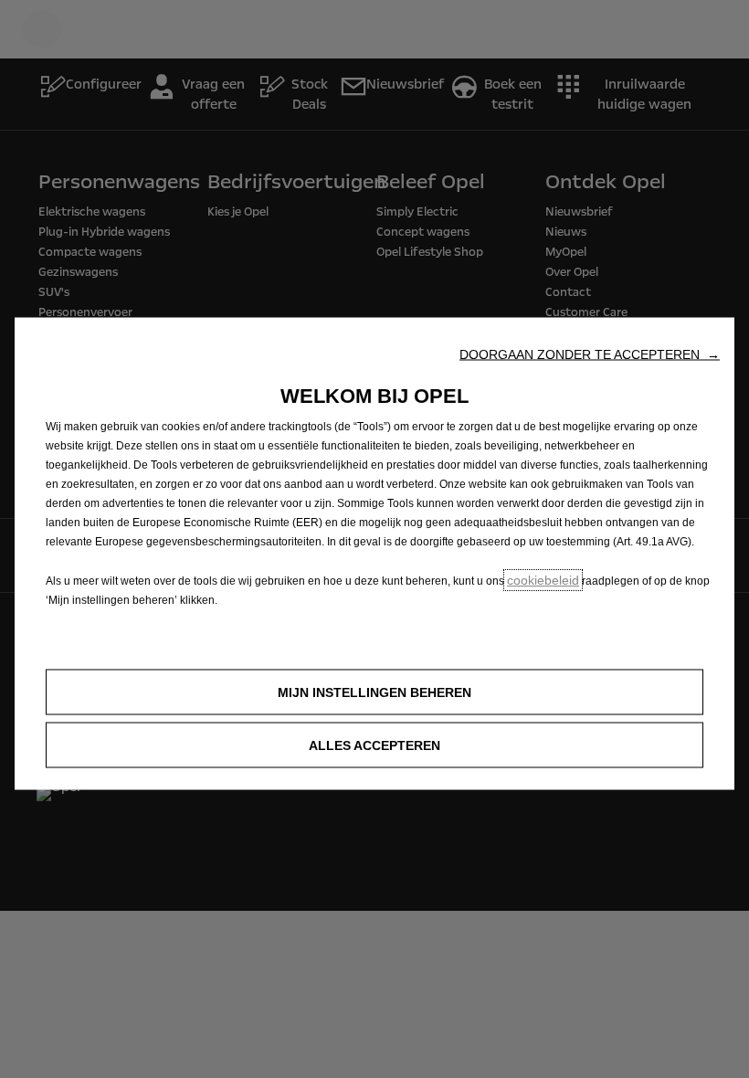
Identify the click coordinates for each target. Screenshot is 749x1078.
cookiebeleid (543, 580)
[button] (589, 354)
